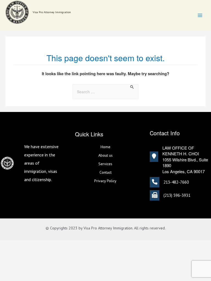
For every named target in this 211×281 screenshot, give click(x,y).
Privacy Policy (105, 180)
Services (105, 163)
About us (105, 155)
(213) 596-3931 (176, 195)
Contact (105, 172)
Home (105, 146)
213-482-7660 (176, 182)
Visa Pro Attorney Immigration (52, 12)
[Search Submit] (132, 87)
